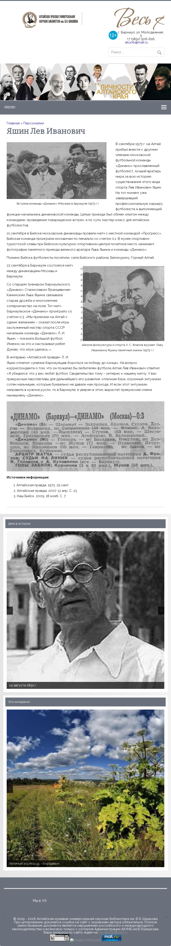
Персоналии (33, 123)
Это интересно (19, 702)
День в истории (19, 523)
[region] (85, 82)
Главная (13, 123)
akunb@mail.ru (136, 42)
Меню (9, 107)
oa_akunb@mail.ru (113, 932)
